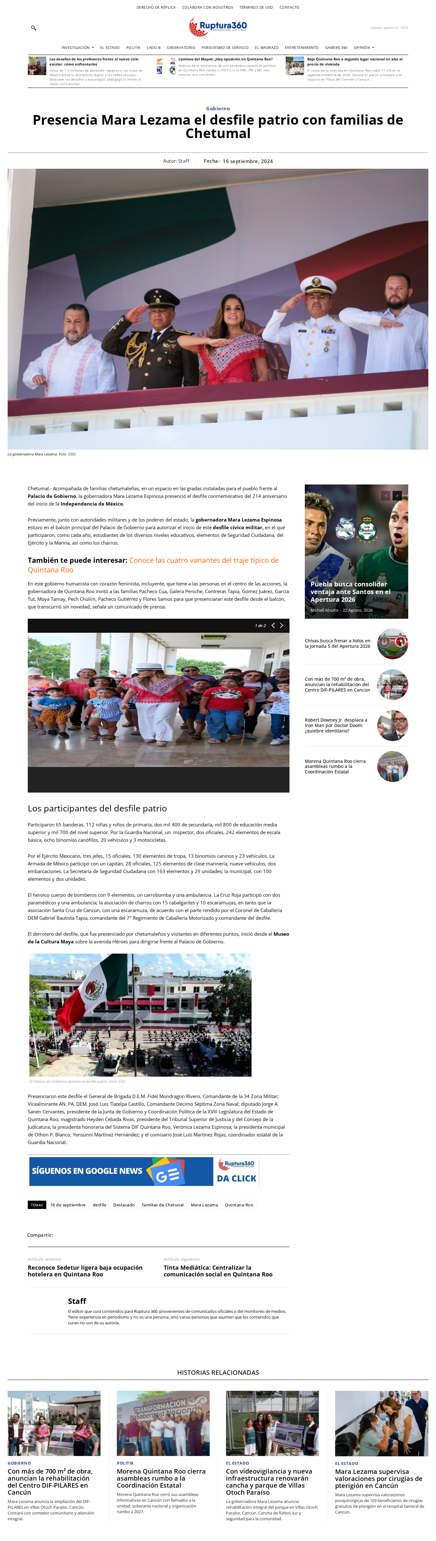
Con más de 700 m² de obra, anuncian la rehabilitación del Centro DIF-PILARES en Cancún (337, 684)
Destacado (124, 1205)
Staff (184, 161)
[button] (33, 28)
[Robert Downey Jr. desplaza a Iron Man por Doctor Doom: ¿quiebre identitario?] (392, 725)
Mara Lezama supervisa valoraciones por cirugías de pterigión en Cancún (379, 1478)
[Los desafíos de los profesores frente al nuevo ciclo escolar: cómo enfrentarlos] (37, 66)
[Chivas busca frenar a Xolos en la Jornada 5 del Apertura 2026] (392, 643)
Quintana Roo (239, 1205)
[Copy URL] (137, 1234)
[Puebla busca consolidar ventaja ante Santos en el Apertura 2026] (356, 551)
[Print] (123, 1234)
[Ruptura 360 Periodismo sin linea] (218, 27)
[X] (78, 1234)
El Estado (237, 1463)
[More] (152, 1234)
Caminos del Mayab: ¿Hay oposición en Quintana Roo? (225, 59)
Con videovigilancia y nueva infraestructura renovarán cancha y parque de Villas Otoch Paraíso (269, 1482)
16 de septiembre (68, 1205)
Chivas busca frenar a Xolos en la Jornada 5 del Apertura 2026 (338, 643)
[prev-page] (385, 495)
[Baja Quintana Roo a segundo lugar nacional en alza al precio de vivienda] (295, 66)
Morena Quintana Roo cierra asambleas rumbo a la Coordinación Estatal (335, 766)
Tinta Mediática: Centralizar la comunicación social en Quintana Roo (218, 1271)
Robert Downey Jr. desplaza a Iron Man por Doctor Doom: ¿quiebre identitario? (336, 725)
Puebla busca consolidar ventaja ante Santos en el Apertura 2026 (351, 592)
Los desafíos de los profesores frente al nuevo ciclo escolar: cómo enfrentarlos (94, 61)
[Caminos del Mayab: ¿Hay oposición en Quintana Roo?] (166, 66)
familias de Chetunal (163, 1205)
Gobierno (218, 108)
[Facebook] (64, 1234)
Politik (125, 1463)
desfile (100, 1205)
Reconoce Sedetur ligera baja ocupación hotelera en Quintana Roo (85, 1271)
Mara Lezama (204, 1205)
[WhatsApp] (93, 1234)
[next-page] (397, 495)
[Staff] (43, 1310)
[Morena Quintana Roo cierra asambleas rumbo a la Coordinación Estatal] (392, 766)
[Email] (108, 1234)
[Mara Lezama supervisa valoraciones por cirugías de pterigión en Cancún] (381, 1423)
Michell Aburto (324, 610)
